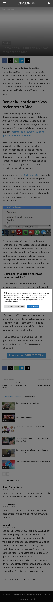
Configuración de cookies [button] (15, 306)
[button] (4, 3)
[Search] (49, 3)
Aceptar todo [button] (33, 306)
